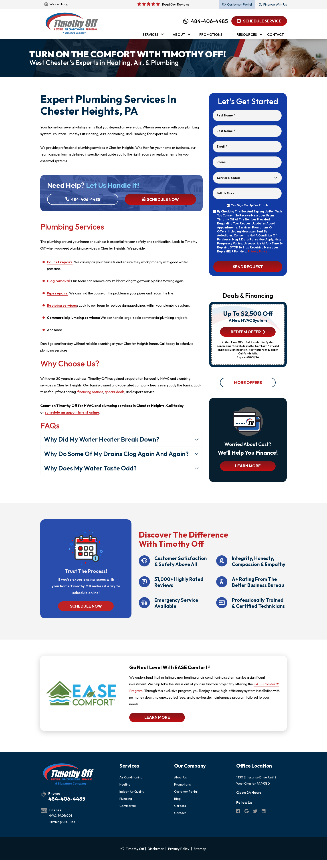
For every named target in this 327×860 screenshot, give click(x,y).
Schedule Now (162, 199)
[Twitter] (255, 812)
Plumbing (125, 799)
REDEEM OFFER (246, 331)
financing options (90, 392)
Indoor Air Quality (131, 792)
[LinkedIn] (264, 812)
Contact (180, 813)
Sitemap (200, 848)
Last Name (226, 131)
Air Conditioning (130, 777)
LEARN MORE (248, 465)
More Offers (248, 382)
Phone (221, 162)
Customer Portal (186, 792)
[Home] (71, 23)
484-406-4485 (209, 21)
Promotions (182, 784)
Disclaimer (155, 848)
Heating (124, 784)
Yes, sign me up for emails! (250, 205)
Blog (177, 799)
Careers (180, 806)
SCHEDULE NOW (86, 606)
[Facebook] (238, 812)
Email (222, 146)
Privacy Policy (257, 251)
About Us (180, 777)
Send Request (248, 266)
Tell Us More (225, 193)
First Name (226, 115)
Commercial (127, 806)
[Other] (246, 812)
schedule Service (261, 21)
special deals (114, 392)
